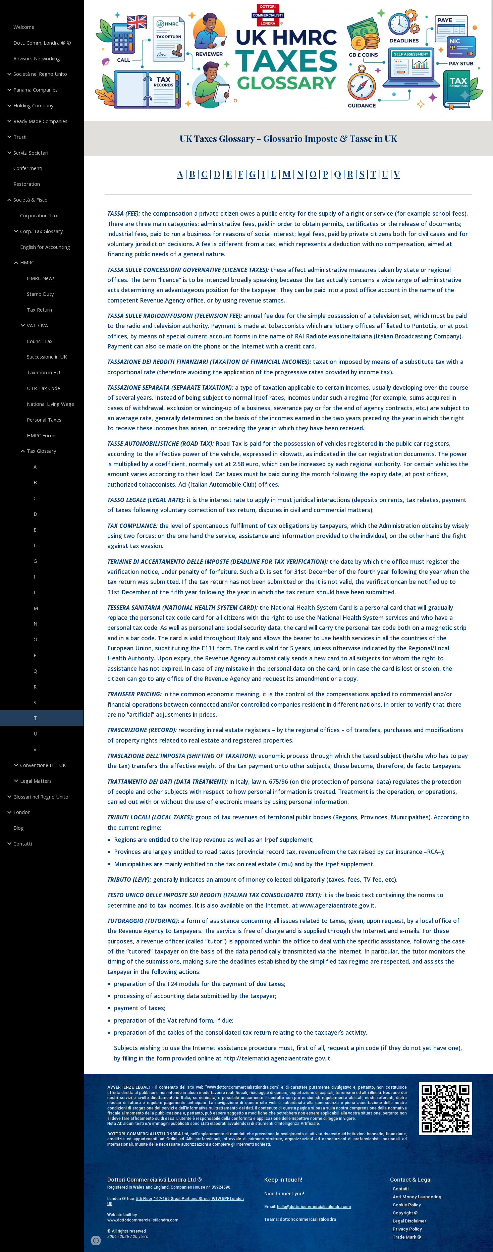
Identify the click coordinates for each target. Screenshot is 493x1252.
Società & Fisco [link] (30, 199)
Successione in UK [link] (47, 356)
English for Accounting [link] (45, 246)
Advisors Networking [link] (36, 58)
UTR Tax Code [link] (43, 388)
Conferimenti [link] (27, 168)
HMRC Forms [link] (42, 435)
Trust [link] (19, 136)
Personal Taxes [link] (44, 419)
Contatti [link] (22, 843)
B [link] (35, 482)
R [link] (35, 686)
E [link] (35, 529)
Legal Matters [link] (36, 780)
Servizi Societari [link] (30, 152)
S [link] (35, 702)
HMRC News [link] (41, 278)
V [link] (35, 749)
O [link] (35, 639)
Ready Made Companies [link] (40, 121)
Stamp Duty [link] (40, 293)
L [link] (35, 592)
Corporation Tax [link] (39, 215)
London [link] (22, 812)
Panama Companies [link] (35, 89)
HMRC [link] (27, 262)
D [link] (35, 513)
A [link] (35, 466)
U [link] (35, 733)
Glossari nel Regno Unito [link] (40, 796)
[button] (96, 1240)
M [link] (36, 608)
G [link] (35, 560)
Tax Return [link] (39, 309)
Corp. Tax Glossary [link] (41, 231)
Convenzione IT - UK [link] (43, 765)
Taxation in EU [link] (43, 372)
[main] (288, 138)
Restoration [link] (26, 183)
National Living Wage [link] (50, 403)
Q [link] (35, 670)
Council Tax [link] (40, 341)
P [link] (35, 655)
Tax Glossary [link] (41, 450)
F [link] (35, 545)
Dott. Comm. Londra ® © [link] (42, 42)
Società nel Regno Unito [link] (40, 73)
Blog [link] (18, 827)
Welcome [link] (23, 26)
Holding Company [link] (33, 105)
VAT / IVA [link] (37, 325)
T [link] (35, 717)
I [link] (34, 576)
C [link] (35, 498)
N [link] (35, 623)
